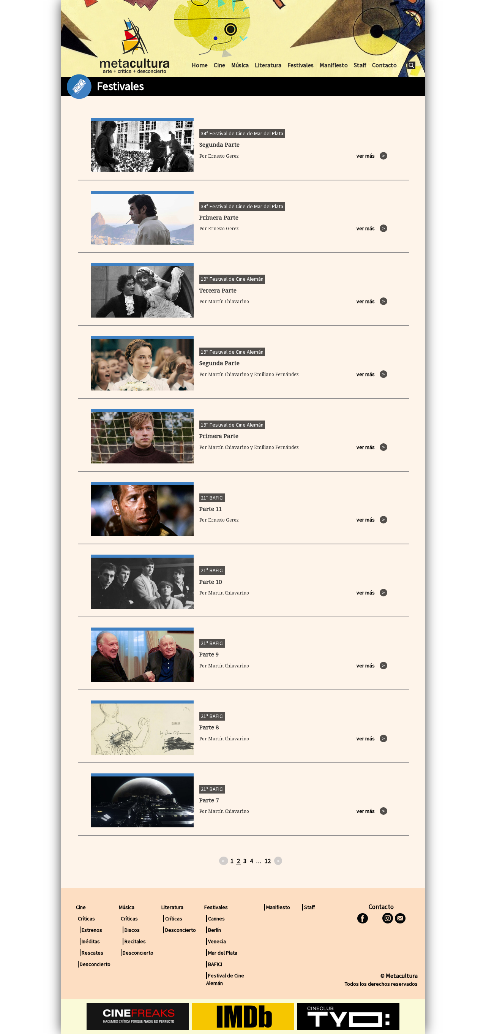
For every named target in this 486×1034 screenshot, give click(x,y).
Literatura (268, 65)
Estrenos (92, 929)
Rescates (92, 952)
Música (240, 65)
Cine (219, 65)
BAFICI (215, 964)
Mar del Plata (222, 952)
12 (268, 861)
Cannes (216, 918)
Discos (132, 929)
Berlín (214, 929)
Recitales (135, 941)
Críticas (173, 918)
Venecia (217, 941)
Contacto (384, 65)
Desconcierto (95, 964)
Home (200, 65)
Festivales (300, 65)
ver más (371, 155)
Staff (360, 65)
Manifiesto (334, 65)
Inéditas (91, 941)
